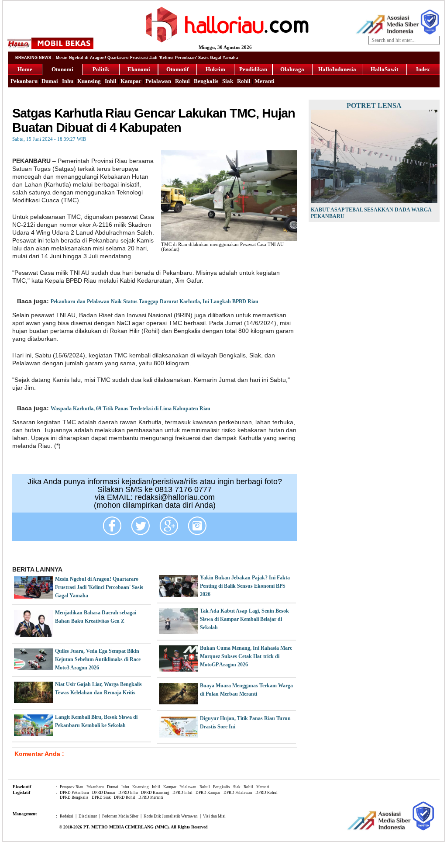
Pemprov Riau (71, 787)
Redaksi (66, 816)
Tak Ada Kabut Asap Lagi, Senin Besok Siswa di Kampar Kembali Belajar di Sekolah (244, 619)
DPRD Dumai (103, 792)
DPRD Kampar (208, 792)
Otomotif (177, 69)
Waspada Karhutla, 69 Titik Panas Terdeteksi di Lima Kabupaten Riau (130, 408)
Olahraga (292, 69)
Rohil (244, 81)
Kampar (130, 81)
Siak (227, 81)
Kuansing (89, 81)
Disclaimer (88, 816)
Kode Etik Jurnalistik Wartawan (171, 816)
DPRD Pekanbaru (74, 792)
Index (423, 69)
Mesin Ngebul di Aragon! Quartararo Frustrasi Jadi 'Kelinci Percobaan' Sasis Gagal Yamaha (99, 587)
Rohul (182, 81)
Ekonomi (138, 69)
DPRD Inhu (128, 792)
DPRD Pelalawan (238, 792)
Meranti (264, 81)
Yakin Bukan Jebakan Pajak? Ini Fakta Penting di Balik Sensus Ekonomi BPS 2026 (245, 586)
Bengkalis (206, 81)
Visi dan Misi (214, 816)
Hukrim (215, 69)
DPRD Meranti (150, 797)
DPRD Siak (101, 797)
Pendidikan (253, 69)
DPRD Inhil (182, 792)
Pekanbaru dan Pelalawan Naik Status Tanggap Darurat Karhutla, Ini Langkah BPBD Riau (154, 301)
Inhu (67, 81)
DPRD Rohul (266, 792)
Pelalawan (158, 81)
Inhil (111, 81)
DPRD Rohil (124, 797)
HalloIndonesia (337, 69)
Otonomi (62, 69)
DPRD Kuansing (155, 792)
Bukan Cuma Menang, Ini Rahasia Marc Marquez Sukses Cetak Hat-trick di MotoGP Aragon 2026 (246, 656)
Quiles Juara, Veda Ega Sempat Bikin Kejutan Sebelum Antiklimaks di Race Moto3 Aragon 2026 (98, 659)
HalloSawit (384, 69)
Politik (101, 69)
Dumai (49, 81)
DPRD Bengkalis (74, 797)
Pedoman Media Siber (120, 816)
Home (24, 69)
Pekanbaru (24, 81)
